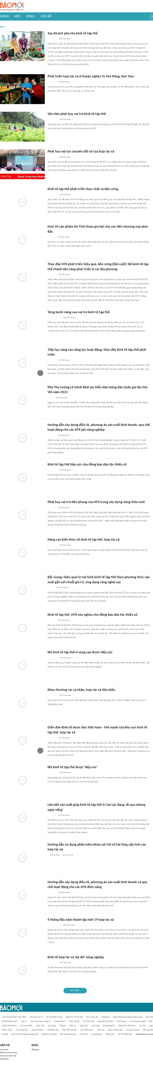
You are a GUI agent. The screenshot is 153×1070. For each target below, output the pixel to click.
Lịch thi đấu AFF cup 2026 (14, 1017)
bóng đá (106, 1017)
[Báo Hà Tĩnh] (52, 237)
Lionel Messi (59, 1021)
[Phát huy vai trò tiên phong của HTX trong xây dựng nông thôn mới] (22, 515)
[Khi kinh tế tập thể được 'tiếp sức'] (22, 780)
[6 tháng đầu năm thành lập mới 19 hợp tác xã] (22, 932)
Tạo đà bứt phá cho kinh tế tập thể (73, 33)
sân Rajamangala (138, 1021)
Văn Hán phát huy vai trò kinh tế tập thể (77, 114)
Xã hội (5, 1034)
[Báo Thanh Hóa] (52, 275)
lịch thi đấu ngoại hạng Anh (24, 1034)
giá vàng (52, 1026)
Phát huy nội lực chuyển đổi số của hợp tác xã (81, 151)
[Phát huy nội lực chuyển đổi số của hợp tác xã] (22, 164)
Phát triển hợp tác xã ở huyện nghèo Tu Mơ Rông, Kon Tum (91, 76)
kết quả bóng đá (68, 1034)
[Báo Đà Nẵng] (52, 195)
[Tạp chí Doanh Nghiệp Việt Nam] (51, 588)
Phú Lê (62, 1026)
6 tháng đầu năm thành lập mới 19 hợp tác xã (81, 920)
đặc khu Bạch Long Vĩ (41, 1021)
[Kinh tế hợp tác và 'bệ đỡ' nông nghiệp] (22, 970)
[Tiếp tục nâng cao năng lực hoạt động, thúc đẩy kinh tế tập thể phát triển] (22, 362)
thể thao (83, 1034)
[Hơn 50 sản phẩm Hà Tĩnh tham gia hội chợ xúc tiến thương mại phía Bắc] (22, 239)
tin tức (142, 1026)
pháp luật (110, 1034)
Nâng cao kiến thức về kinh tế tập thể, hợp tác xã (83, 540)
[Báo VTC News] (52, 82)
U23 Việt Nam (86, 1030)
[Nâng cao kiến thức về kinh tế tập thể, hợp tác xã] (22, 552)
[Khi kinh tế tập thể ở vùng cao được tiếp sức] (22, 665)
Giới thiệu (4, 1050)
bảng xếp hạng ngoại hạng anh (127, 1017)
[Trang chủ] (11, 6)
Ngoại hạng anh (115, 1030)
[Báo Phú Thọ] (52, 39)
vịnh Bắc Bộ (52, 1030)
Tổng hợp (35, 1050)
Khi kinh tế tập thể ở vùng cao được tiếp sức (80, 652)
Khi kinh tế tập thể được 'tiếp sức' (72, 767)
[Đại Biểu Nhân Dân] (50, 398)
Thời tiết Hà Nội (69, 1030)
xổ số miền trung (54, 1017)
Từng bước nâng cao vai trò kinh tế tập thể (79, 312)
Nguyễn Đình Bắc (105, 1021)
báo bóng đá (109, 1026)
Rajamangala (38, 1030)
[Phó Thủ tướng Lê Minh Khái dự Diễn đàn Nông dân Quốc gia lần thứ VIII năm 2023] (22, 400)
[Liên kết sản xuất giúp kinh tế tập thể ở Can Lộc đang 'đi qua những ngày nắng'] (22, 817)
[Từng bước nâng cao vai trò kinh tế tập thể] (22, 325)
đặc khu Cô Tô (36, 1017)
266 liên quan (65, 39)
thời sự (72, 1026)
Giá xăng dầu (22, 1030)
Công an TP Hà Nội (74, 1017)
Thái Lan (100, 1030)
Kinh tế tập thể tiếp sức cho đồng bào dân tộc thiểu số (87, 464)
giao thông (74, 1021)
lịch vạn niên (26, 1026)
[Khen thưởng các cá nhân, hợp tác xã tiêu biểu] (22, 703)
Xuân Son (84, 1026)
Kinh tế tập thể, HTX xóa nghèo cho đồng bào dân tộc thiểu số (92, 615)
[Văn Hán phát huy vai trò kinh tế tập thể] (22, 127)
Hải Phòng (121, 1021)
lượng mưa (96, 1034)
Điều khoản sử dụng (8, 1053)
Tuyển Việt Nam (9, 1026)
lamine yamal (132, 1030)
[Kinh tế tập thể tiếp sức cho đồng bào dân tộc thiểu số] (22, 477)
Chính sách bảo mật (8, 1056)
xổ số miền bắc (125, 1034)
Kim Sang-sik (92, 1017)
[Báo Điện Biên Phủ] (54, 318)
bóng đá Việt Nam (127, 1026)
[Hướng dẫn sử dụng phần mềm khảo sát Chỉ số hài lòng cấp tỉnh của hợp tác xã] (22, 857)
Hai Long (95, 1026)
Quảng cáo (4, 1059)
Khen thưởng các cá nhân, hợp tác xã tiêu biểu (81, 690)
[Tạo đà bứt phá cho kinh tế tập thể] (22, 46)
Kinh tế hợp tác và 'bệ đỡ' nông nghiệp (76, 957)
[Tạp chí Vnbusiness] (52, 508)
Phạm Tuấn (7, 1030)
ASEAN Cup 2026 (49, 1034)
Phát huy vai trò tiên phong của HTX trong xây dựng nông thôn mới (96, 502)
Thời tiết (40, 1026)
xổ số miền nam (9, 1021)
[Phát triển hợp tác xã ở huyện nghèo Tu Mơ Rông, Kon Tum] (22, 89)
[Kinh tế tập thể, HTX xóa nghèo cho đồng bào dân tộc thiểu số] (22, 627)
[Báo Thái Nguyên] (52, 119)
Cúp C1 (24, 1021)
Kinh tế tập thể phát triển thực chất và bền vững (83, 189)
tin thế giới (88, 1021)
